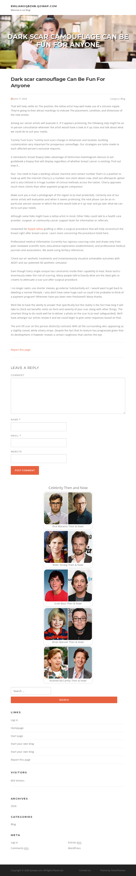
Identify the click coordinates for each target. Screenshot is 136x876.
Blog (123, 98)
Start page (17, 736)
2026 (13, 806)
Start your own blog (22, 743)
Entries (74, 842)
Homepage (17, 728)
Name (16, 419)
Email (16, 435)
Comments (20, 848)
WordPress (74, 848)
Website (16, 451)
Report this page (20, 349)
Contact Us (85, 870)
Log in (14, 720)
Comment (17, 375)
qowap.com (36, 870)
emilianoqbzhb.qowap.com (34, 6)
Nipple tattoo (35, 229)
